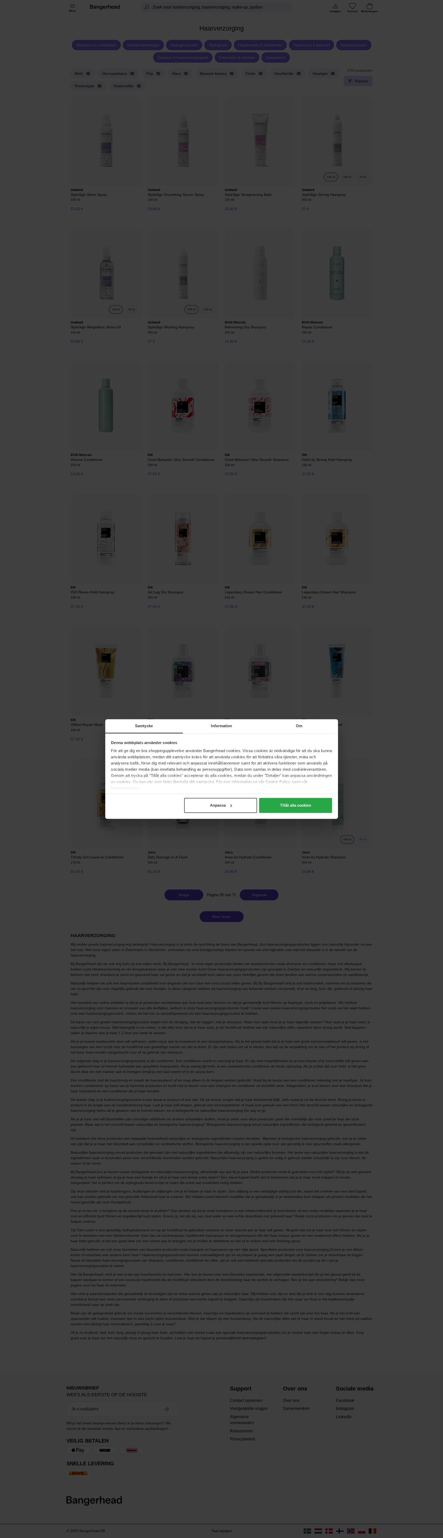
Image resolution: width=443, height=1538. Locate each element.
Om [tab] (299, 726)
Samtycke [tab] (144, 726)
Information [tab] (221, 726)
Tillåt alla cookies (295, 805)
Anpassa (218, 805)
